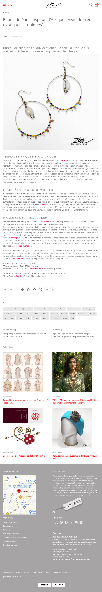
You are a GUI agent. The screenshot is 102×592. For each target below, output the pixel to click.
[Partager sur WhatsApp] (28, 289)
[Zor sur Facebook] (66, 522)
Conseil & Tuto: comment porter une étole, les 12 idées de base (25, 401)
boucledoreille (40, 309)
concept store (17, 238)
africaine (8, 309)
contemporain (88, 309)
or (5, 318)
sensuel (36, 318)
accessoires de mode (21, 246)
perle (28, 318)
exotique (45, 313)
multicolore (82, 313)
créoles (43, 204)
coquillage (8, 313)
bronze (62, 309)
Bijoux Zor (7, 36)
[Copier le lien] (52, 289)
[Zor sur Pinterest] (61, 522)
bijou (16, 309)
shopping (54, 318)
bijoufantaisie (27, 309)
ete (27, 313)
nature (92, 313)
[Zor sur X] (71, 522)
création (19, 313)
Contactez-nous (36, 269)
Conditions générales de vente (15, 537)
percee (19, 318)
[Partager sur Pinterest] (22, 289)
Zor (72, 318)
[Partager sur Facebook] (34, 289)
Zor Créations (18, 258)
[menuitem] (16, 572)
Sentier (19, 276)
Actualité (6, 13)
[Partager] (16, 289)
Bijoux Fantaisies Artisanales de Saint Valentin (24, 455)
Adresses (6, 530)
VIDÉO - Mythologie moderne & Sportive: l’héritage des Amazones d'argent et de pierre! (75, 401)
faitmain (54, 313)
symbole (65, 318)
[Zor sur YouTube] (76, 522)
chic (78, 309)
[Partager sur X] (40, 289)
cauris (62, 160)
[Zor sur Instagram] (56, 522)
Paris (12, 318)
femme (64, 313)
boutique (53, 309)
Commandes (8, 526)
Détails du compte (10, 522)
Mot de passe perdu (11, 533)
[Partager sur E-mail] (46, 289)
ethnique (35, 313)
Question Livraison (10, 545)
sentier (45, 318)
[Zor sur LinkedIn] (81, 522)
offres (46, 222)
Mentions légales (9, 541)
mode (72, 313)
